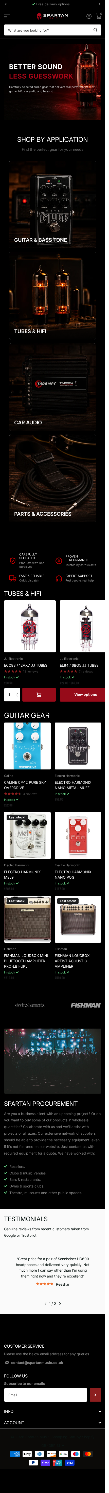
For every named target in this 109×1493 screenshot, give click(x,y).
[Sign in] (89, 16)
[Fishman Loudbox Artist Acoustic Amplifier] (78, 919)
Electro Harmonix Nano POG (73, 874)
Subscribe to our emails (24, 1383)
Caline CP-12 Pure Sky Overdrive (25, 785)
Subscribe (95, 1395)
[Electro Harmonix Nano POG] (78, 835)
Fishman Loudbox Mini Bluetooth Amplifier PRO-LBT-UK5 (26, 960)
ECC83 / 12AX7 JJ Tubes (25, 665)
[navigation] (5, 4)
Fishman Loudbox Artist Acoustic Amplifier (72, 960)
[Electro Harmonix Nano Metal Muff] (78, 746)
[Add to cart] (39, 695)
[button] (18, 690)
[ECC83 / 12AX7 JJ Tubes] (30, 626)
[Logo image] (30, 1005)
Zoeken (95, 30)
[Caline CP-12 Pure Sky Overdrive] (27, 746)
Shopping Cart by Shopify (73, 1437)
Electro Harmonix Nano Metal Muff (73, 785)
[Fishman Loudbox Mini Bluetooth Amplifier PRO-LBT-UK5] (27, 919)
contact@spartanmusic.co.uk (37, 1362)
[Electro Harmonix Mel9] (27, 835)
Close (52, 1411)
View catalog (7, 16)
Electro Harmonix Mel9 (22, 874)
